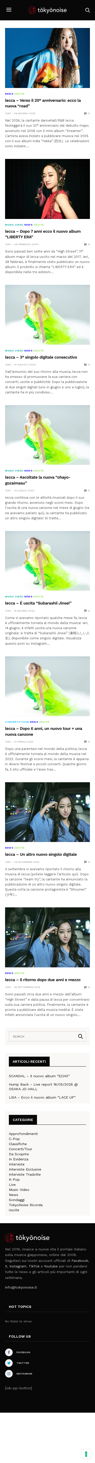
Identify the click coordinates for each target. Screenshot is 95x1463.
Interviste (17, 1164)
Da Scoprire (19, 1154)
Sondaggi (17, 1200)
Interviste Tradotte (25, 1174)
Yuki (8, 113)
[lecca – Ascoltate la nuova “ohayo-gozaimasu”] (47, 435)
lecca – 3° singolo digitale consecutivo (41, 357)
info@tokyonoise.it (21, 1287)
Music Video (14, 225)
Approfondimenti (23, 1133)
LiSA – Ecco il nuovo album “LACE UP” (42, 1097)
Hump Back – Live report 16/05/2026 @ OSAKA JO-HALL (43, 1086)
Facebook (79, 1261)
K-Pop (14, 1179)
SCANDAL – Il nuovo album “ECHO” (39, 1076)
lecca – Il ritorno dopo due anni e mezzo (43, 979)
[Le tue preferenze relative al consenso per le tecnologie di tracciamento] (86, 1454)
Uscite (19, 94)
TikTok (34, 1266)
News (9, 94)
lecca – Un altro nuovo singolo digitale (41, 854)
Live (12, 1184)
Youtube (51, 1266)
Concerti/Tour (17, 722)
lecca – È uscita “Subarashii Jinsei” (38, 603)
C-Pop (14, 1139)
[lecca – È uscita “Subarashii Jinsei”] (47, 561)
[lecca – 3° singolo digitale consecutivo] (47, 315)
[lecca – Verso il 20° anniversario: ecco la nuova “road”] (47, 58)
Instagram (17, 1266)
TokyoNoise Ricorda (26, 1205)
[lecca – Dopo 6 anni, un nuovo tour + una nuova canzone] (47, 686)
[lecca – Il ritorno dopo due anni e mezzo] (47, 937)
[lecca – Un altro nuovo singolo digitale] (47, 812)
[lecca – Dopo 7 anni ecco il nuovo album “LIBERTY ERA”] (47, 189)
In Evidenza (18, 1159)
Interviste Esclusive (25, 1169)
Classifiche (18, 1144)
